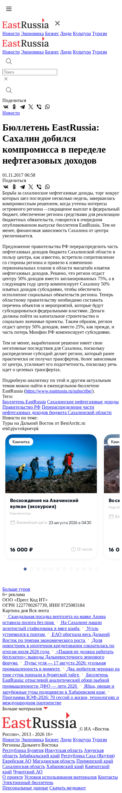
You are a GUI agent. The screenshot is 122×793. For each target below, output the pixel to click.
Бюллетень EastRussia (24, 401)
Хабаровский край (65, 766)
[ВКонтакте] (5, 106)
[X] (30, 106)
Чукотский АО (28, 771)
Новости (11, 33)
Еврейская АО (16, 761)
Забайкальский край (39, 755)
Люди (66, 33)
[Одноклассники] (14, 106)
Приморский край (94, 761)
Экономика (32, 33)
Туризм (99, 33)
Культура (82, 33)
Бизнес (52, 33)
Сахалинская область (23, 766)
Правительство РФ (21, 407)
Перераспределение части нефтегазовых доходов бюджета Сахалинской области (57, 410)
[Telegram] (22, 106)
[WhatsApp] (47, 106)
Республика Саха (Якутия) (88, 755)
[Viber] (39, 106)
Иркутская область (64, 750)
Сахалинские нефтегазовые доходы (83, 401)
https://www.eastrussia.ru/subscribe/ (58, 391)
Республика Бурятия (23, 750)
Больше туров (16, 589)
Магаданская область (54, 761)
